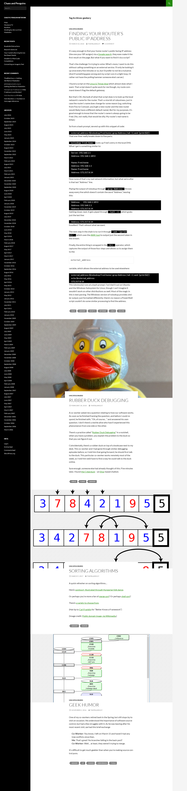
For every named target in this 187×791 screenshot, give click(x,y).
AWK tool (95, 235)
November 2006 (10, 420)
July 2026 (7, 115)
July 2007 (7, 397)
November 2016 (10, 263)
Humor (84, 626)
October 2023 (9, 145)
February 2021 (9, 174)
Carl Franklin (85, 609)
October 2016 (9, 266)
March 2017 (8, 256)
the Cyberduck (88, 471)
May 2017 (7, 249)
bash (73, 311)
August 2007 (8, 394)
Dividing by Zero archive (12, 30)
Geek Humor (84, 705)
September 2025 (10, 122)
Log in (6, 444)
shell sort (125, 596)
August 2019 (8, 213)
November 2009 (10, 318)
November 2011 (10, 302)
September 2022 (10, 154)
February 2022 (9, 161)
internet (103, 311)
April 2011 (8, 308)
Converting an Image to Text (14, 64)
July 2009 (7, 331)
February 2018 (9, 243)
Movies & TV (8, 25)
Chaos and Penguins (15, 3)
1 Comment (109, 44)
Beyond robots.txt (10, 49)
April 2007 (8, 407)
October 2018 (9, 226)
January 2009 (9, 351)
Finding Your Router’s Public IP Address (96, 36)
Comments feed (9, 450)
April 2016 (8, 282)
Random (7, 27)
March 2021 (8, 171)
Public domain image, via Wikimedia (99, 616)
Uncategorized (76, 29)
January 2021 (9, 177)
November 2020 (10, 184)
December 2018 (10, 220)
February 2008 (9, 384)
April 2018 (8, 236)
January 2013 (9, 292)
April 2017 (8, 253)
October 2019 (9, 210)
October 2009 (9, 322)
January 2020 (9, 204)
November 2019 (10, 207)
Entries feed (8, 447)
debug (73, 481)
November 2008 (10, 358)
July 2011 (7, 305)
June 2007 (8, 400)
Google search (105, 54)
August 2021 (8, 164)
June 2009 (8, 335)
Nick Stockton (9, 99)
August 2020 (8, 190)
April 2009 (8, 341)
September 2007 (10, 390)
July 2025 (7, 128)
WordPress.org (9, 453)
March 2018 (8, 240)
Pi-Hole (19, 95)
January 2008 (9, 387)
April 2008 (8, 381)
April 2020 (8, 197)
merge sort (104, 596)
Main (6, 22)
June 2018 (8, 230)
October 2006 (9, 423)
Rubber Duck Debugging (98, 400)
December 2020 (10, 181)
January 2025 (9, 138)
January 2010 (9, 315)
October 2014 (9, 289)
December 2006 (10, 417)
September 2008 (10, 364)
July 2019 (7, 217)
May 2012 (7, 295)
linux (112, 311)
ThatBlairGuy (94, 44)
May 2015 (7, 285)
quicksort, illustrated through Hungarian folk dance (99, 589)
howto (93, 311)
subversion (102, 763)
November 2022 (10, 151)
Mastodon (7, 32)
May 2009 (7, 338)
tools (113, 763)
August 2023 (8, 148)
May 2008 (7, 377)
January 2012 (9, 299)
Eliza (102, 471)
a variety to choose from (87, 603)
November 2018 (10, 223)
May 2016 (7, 279)
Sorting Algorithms (93, 571)
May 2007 (7, 403)
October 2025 (9, 118)
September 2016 (10, 269)
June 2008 (8, 374)
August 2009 (8, 328)
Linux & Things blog (99, 83)
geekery (82, 311)
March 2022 (8, 158)
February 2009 (9, 348)
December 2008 (10, 354)
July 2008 (7, 371)
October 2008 (9, 361)
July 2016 (7, 276)
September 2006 (10, 426)
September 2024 (10, 141)
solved (121, 311)
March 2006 (8, 430)
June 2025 (8, 131)
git (83, 763)
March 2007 (8, 410)
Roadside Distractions (12, 46)
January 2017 (9, 259)
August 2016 (8, 272)
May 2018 (7, 233)
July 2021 (7, 167)
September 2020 (10, 187)
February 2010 (9, 312)
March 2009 (8, 344)
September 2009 (10, 325)
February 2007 (9, 413)
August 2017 (8, 246)
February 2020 (9, 200)
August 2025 (8, 125)
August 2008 (8, 367)
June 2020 (8, 194)
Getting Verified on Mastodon (14, 86)
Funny (82, 481)
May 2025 (7, 135)
